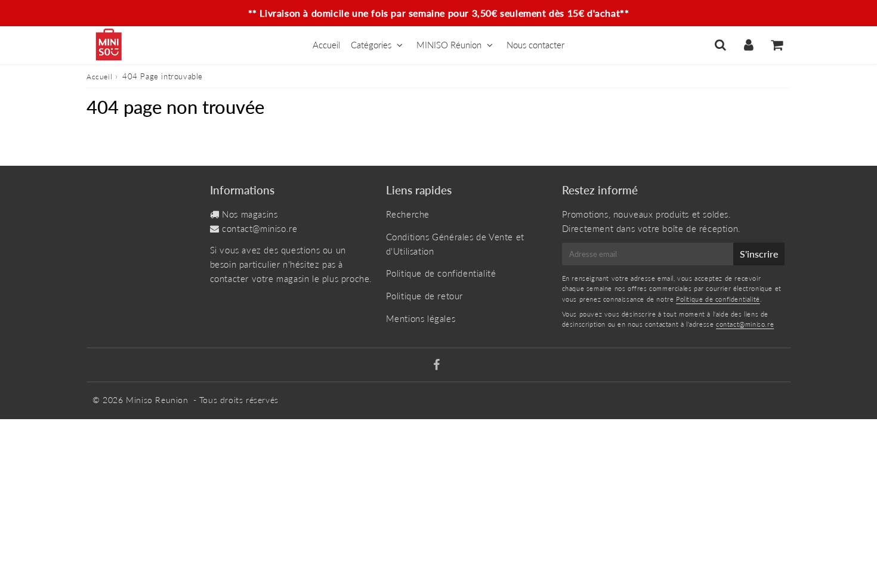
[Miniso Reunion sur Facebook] (436, 365)
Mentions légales (421, 318)
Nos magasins (249, 214)
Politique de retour (424, 295)
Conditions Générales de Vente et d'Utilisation (455, 243)
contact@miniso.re (259, 228)
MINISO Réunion (448, 44)
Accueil (326, 44)
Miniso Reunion (157, 400)
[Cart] (776, 44)
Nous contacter (535, 44)
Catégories (371, 44)
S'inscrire (759, 253)
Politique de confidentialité (441, 273)
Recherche (408, 214)
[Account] (748, 44)
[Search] (720, 44)
